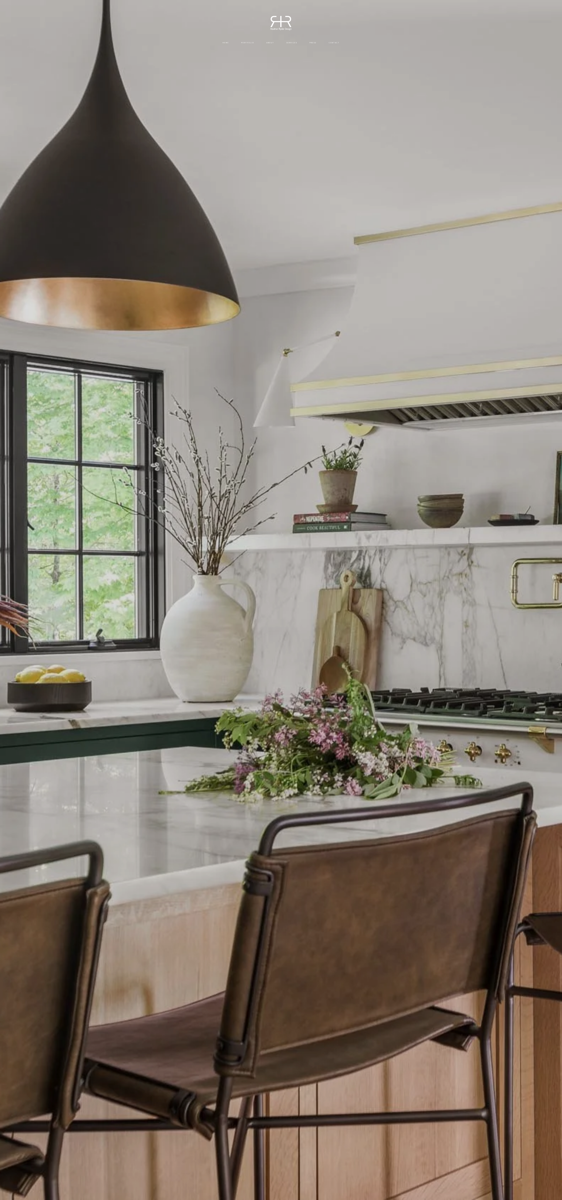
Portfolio (247, 43)
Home (226, 43)
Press (313, 43)
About (270, 43)
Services (291, 43)
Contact (334, 43)
